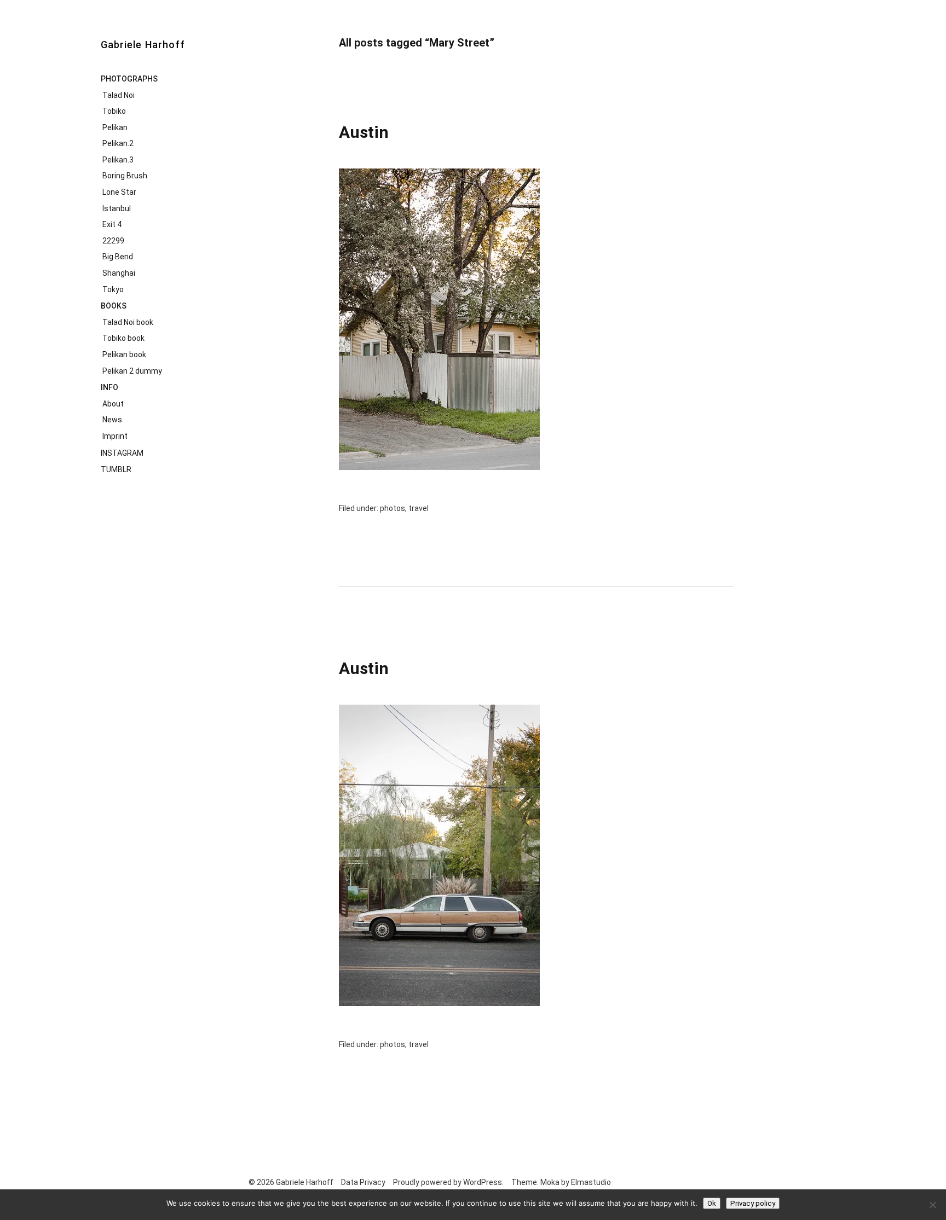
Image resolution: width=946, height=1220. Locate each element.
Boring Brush (124, 175)
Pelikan (115, 127)
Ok (711, 1203)
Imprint (115, 436)
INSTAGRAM (122, 453)
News (112, 419)
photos (392, 508)
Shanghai (118, 273)
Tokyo (113, 289)
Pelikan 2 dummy (132, 371)
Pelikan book (124, 354)
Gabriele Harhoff (143, 44)
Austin (364, 132)
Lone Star (119, 192)
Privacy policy (752, 1203)
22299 (113, 240)
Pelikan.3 (118, 159)
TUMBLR (116, 469)
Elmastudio (591, 1182)
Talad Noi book (127, 322)
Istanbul (116, 208)
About (113, 403)
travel (418, 508)
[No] (932, 1204)
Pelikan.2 (118, 143)
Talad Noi (118, 95)
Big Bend (117, 256)
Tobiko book (123, 338)
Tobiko (114, 111)
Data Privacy (363, 1182)
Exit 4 (112, 224)
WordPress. (483, 1182)
